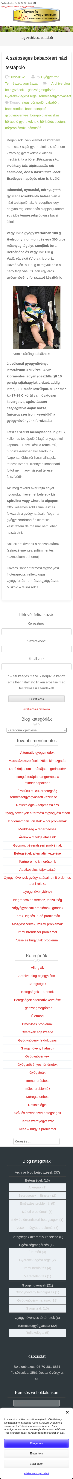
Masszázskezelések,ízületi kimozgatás (37, 761)
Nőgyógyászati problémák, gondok (37, 908)
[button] (67, 1412)
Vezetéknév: (36, 641)
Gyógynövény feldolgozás (37, 1040)
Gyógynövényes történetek (37, 1064)
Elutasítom (36, 1453)
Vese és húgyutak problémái (37, 940)
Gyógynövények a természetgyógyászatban (37, 813)
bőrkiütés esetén (52, 121)
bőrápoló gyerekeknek (21, 121)
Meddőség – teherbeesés (37, 829)
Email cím (36, 659)
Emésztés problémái (37, 1024)
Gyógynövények (37, 1056)
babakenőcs (14, 109)
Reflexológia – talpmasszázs (37, 805)
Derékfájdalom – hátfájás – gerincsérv (37, 769)
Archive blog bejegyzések (37, 976)
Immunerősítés (37, 1081)
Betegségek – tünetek (37, 992)
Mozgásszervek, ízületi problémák (37, 924)
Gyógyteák (37, 1072)
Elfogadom (36, 1443)
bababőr (51, 102)
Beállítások (36, 1463)
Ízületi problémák (37, 1089)
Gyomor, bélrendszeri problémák (37, 845)
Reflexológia (37, 1105)
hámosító (34, 128)
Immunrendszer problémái (37, 932)
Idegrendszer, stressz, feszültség (37, 900)
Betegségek (37, 984)
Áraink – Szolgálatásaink (37, 837)
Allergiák (37, 968)
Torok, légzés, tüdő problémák (37, 916)
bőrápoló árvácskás (45, 115)
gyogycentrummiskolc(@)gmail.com (17, 6)
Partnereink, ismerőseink (37, 861)
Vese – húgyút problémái (37, 1129)
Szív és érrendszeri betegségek (37, 1113)
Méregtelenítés (37, 1097)
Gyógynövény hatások (37, 1048)
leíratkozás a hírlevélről (36, 709)
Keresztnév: (36, 623)
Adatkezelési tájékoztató (36, 1473)
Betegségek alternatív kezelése (37, 853)
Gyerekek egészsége (21, 96)
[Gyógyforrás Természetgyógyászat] (36, 15)
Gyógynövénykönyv (37, 892)
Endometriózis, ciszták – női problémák (37, 821)
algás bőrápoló (33, 102)
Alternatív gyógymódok (37, 752)
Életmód (37, 1016)
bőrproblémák (15, 128)
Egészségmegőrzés (40, 90)
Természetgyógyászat (55, 96)
